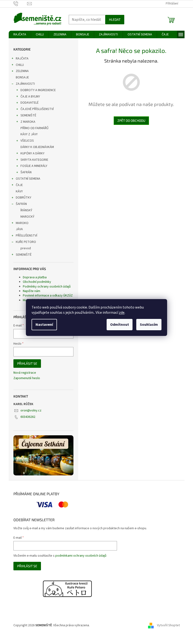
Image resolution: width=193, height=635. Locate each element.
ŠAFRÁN (26, 172)
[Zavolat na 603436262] (20, 3)
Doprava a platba (35, 277)
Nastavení (44, 324)
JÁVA (19, 229)
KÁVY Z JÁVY (29, 134)
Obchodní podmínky (37, 281)
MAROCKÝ (27, 216)
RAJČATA (22, 58)
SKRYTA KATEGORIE (34, 159)
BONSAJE (22, 77)
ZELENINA (22, 71)
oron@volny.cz (30, 410)
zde (122, 312)
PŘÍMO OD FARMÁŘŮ (34, 128)
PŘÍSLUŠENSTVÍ (26, 235)
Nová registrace (24, 373)
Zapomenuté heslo (26, 378)
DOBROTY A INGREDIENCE (38, 90)
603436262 (27, 417)
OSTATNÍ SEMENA (28, 178)
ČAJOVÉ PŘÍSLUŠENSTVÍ (37, 109)
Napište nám (31, 291)
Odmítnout (119, 324)
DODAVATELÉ (29, 102)
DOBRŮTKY (23, 197)
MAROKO (22, 223)
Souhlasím (149, 324)
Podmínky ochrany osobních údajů (47, 286)
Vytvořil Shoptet (168, 625)
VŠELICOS (27, 140)
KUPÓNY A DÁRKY (32, 153)
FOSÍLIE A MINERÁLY (33, 166)
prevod (25, 248)
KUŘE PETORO (26, 242)
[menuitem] (20, 34)
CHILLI (20, 65)
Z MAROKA (27, 121)
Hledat (115, 19)
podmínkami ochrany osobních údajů (80, 555)
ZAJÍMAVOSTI (25, 83)
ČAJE (19, 185)
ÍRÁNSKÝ (26, 210)
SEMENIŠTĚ (28, 115)
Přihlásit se (27, 363)
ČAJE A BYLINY (30, 96)
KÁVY (19, 191)
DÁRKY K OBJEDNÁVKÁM (37, 147)
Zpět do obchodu (131, 121)
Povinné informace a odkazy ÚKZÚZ (48, 295)
